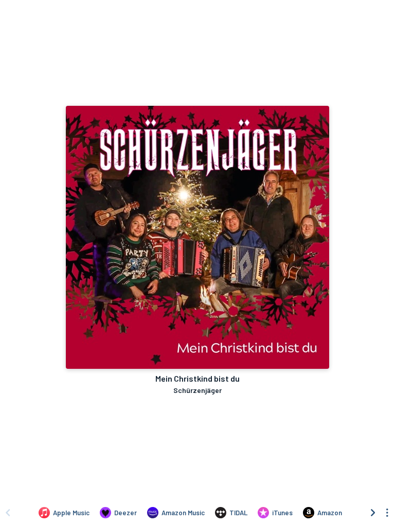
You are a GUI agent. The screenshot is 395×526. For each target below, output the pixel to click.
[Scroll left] (7, 512)
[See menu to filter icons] (387, 512)
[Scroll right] (373, 512)
